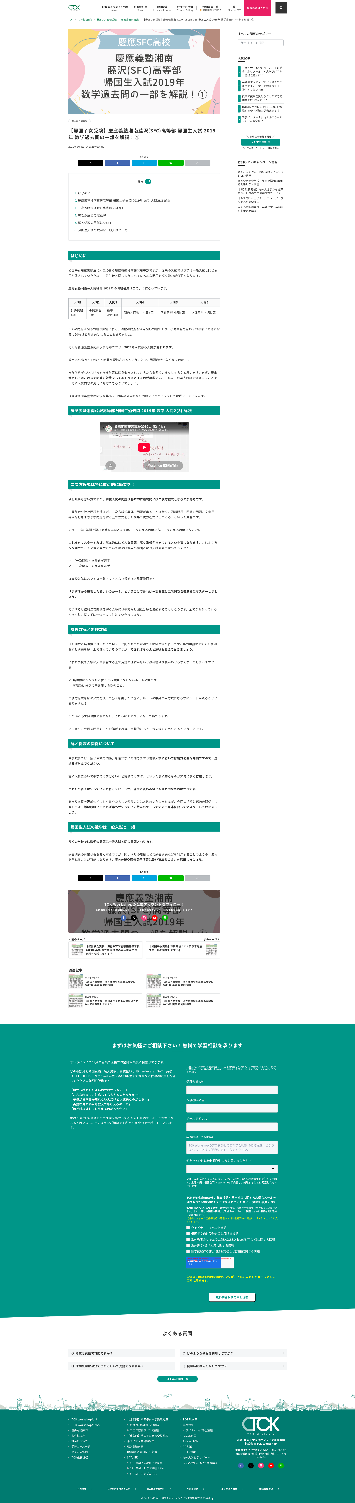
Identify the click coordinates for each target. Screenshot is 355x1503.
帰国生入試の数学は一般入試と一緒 (103, 230)
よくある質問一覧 (177, 1379)
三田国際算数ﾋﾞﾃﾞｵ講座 (144, 1430)
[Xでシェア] (90, 163)
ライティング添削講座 (199, 1430)
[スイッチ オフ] (281, 8)
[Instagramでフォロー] (144, 918)
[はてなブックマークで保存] (144, 163)
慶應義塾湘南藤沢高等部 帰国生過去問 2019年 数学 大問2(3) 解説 (124, 200)
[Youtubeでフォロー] (155, 918)
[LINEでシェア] (171, 163)
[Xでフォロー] (134, 918)
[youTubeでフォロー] (271, 1465)
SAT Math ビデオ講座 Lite (147, 1468)
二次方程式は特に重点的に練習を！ (103, 208)
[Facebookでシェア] (117, 163)
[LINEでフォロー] (165, 918)
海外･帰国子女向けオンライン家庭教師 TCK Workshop (185, 1498)
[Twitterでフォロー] (251, 1465)
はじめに (84, 193)
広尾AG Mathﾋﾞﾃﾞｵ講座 (145, 1425)
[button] (197, 163)
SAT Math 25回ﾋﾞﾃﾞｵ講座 (146, 1463)
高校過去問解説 (79, 121)
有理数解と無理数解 (92, 215)
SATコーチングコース (143, 1473)
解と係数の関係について (95, 222)
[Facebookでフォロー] (123, 918)
